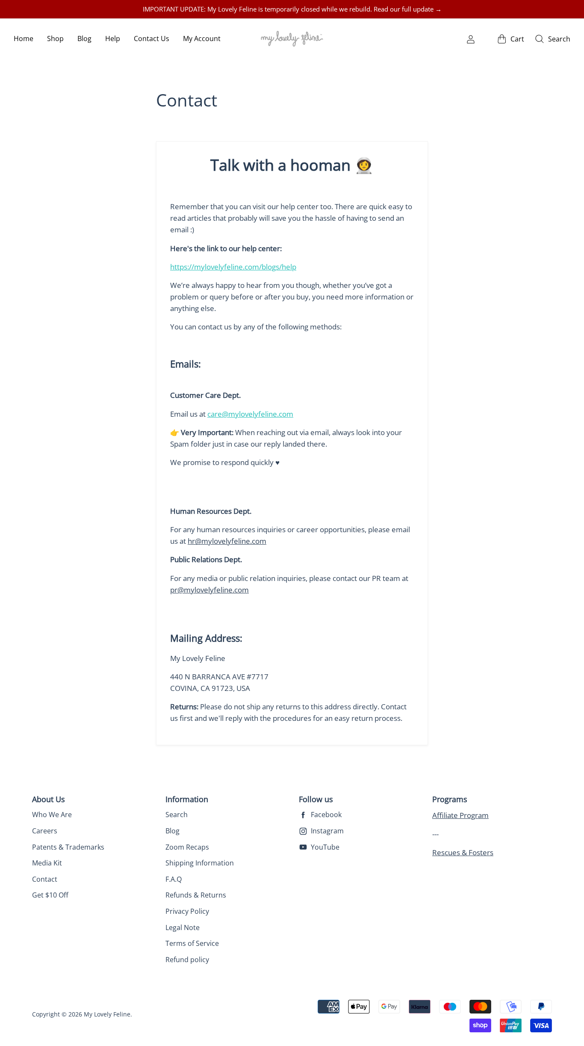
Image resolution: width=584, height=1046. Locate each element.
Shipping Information (199, 863)
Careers (44, 831)
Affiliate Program (460, 815)
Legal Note (182, 927)
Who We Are (52, 814)
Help (112, 38)
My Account (202, 38)
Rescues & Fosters (462, 852)
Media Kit (47, 863)
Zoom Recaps (187, 847)
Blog (84, 38)
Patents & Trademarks (68, 847)
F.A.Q (173, 879)
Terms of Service (192, 943)
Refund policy (187, 959)
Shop (55, 38)
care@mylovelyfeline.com (250, 414)
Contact (44, 879)
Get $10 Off (50, 895)
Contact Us (151, 38)
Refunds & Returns (195, 895)
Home (23, 38)
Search (176, 814)
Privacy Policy (187, 911)
